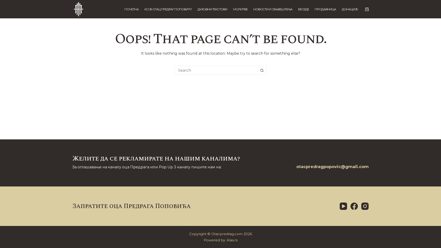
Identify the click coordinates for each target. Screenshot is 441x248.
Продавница (325, 9)
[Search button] (261, 70)
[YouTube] (343, 206)
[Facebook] (354, 206)
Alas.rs (232, 240)
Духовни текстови (212, 9)
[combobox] (216, 70)
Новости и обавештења (272, 9)
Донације (350, 9)
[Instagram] (365, 206)
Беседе (303, 9)
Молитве (240, 9)
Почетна (131, 9)
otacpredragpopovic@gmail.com (332, 166)
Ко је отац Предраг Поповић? (168, 9)
